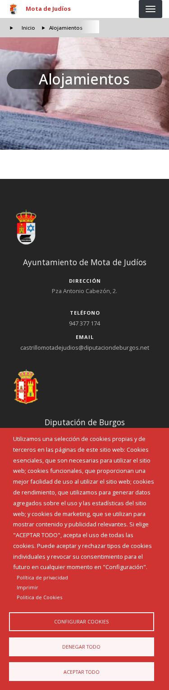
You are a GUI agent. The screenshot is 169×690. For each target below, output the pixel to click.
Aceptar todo (82, 671)
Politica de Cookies (39, 597)
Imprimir (27, 587)
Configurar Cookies (81, 621)
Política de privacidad (42, 577)
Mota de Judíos (48, 8)
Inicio (28, 27)
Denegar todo (81, 646)
